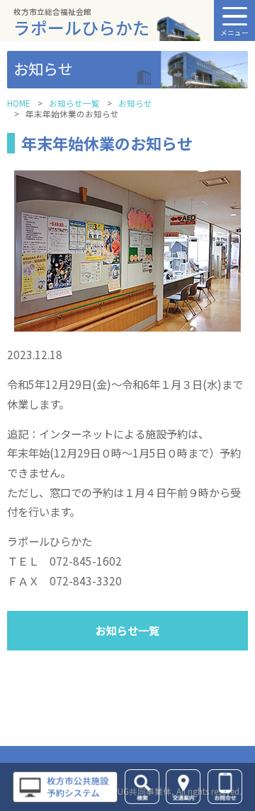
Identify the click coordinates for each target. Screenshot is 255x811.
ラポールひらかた (81, 23)
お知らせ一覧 (74, 103)
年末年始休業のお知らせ (107, 143)
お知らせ (135, 103)
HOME (18, 103)
